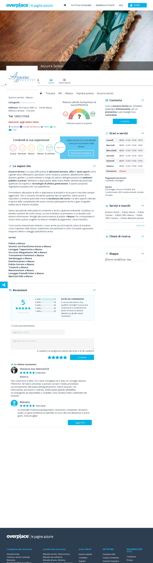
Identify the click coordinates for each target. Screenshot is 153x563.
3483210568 (21, 116)
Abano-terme (63, 554)
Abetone (61, 560)
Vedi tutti (140, 225)
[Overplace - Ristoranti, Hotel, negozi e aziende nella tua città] (29, 5)
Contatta (125, 121)
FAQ (121, 5)
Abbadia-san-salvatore (52, 557)
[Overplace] (41, 93)
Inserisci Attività (85, 554)
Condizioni (131, 556)
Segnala (82, 561)
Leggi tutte (80, 422)
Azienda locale (13, 554)
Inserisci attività (105, 5)
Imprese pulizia (27, 102)
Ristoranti (11, 560)
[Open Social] (4, 285)
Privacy (130, 560)
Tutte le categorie (81, 5)
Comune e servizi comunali (18, 557)
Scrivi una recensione (81, 153)
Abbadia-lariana (49, 560)
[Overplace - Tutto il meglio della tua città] (65, 5)
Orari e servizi (64, 82)
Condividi (82, 357)
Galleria (51, 82)
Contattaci (83, 557)
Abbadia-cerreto (50, 554)
